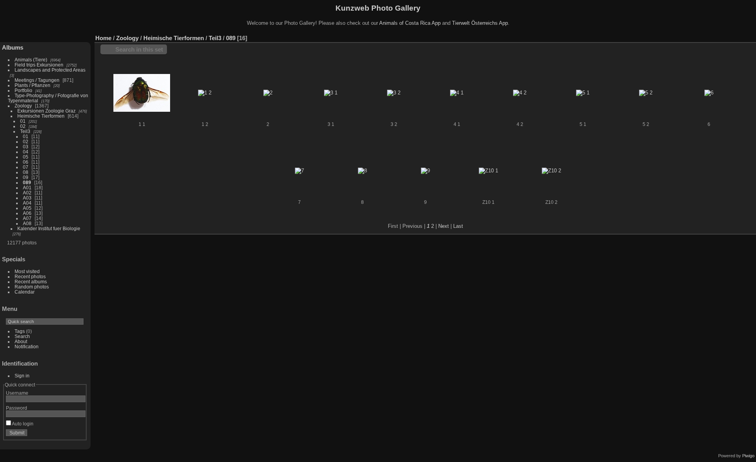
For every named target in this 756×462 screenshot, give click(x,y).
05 (25, 156)
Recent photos (30, 276)
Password (16, 407)
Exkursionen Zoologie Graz (46, 110)
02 (23, 126)
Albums (12, 47)
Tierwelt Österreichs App (480, 23)
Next (443, 226)
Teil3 (25, 131)
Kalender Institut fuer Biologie (48, 228)
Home (103, 38)
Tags (20, 331)
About (21, 341)
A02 (27, 192)
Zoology (23, 105)
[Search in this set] (716, 34)
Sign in (22, 375)
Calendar (25, 291)
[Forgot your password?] (78, 434)
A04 (27, 202)
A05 (27, 208)
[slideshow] (750, 36)
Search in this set (139, 49)
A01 (27, 187)
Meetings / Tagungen (37, 80)
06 (25, 161)
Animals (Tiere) (31, 59)
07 (25, 167)
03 (25, 146)
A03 (27, 197)
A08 (27, 223)
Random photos (32, 286)
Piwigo (748, 455)
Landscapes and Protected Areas (50, 69)
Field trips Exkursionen (39, 64)
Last (458, 226)
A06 (27, 213)
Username (17, 392)
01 (23, 121)
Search (22, 336)
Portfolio (23, 90)
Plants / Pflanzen (32, 85)
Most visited (27, 271)
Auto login (22, 423)
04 (25, 151)
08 (25, 172)
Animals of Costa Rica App (410, 23)
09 (25, 177)
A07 (27, 218)
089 (27, 182)
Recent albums (31, 281)
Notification (27, 346)
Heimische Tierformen (41, 115)
